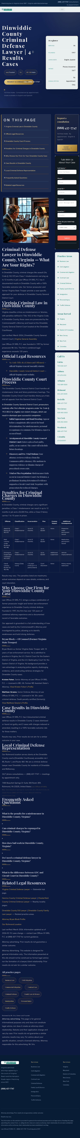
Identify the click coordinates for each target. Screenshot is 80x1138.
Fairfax (60, 362)
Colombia (61, 437)
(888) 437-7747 (63, 2)
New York (61, 418)
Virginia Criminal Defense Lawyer (16, 889)
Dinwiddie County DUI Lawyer (14, 910)
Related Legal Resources (15, 185)
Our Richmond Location (11, 924)
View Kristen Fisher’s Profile (21, 687)
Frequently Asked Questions (16, 178)
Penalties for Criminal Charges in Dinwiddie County (25, 148)
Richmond (61, 390)
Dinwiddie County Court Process (18, 141)
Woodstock (61, 427)
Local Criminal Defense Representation (20, 170)
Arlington (61, 381)
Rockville (61, 399)
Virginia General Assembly (26, 339)
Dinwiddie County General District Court (26, 371)
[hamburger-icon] (62, 9)
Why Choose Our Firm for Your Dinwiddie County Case (26, 156)
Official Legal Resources (15, 134)
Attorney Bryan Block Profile (13, 919)
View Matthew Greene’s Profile (15, 703)
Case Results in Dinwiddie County (18, 163)
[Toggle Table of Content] (48, 117)
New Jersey (61, 409)
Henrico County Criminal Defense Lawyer (19, 898)
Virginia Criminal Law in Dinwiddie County (21, 126)
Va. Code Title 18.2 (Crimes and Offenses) (26, 362)
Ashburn (60, 371)
